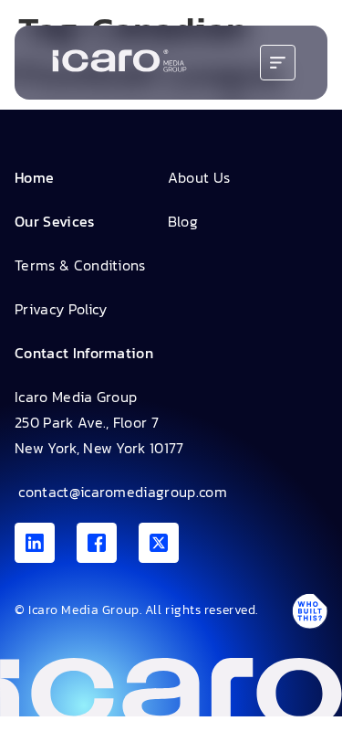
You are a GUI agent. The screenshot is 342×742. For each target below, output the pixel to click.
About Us (199, 177)
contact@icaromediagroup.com (121, 492)
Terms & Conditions (80, 265)
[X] (159, 543)
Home (34, 177)
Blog (183, 221)
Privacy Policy (61, 309)
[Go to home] (119, 62)
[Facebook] (97, 543)
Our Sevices (55, 221)
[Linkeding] (35, 543)
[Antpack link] (309, 610)
